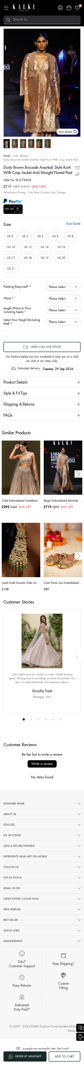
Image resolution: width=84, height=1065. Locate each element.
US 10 (10, 245)
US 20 (61, 256)
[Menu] (6, 7)
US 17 (10, 256)
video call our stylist (45, 347)
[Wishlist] (77, 7)
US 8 (70, 235)
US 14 (44, 245)
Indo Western (20, 156)
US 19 (44, 256)
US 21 (10, 267)
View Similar (65, 132)
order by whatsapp (28, 1056)
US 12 (27, 245)
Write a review (42, 764)
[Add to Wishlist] (78, 168)
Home (6, 156)
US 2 (25, 235)
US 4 (40, 235)
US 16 (61, 245)
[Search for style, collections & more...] (8, 20)
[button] (69, 7)
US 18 (27, 256)
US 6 (55, 235)
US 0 (10, 235)
